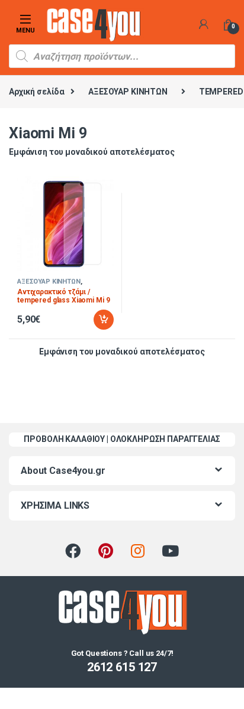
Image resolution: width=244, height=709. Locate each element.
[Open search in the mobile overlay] (122, 56)
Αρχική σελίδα (37, 91)
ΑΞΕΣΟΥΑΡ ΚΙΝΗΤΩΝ (128, 91)
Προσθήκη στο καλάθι (93, 320)
